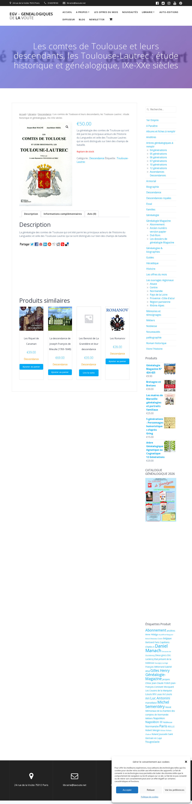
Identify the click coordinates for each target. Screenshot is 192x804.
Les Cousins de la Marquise (158, 690)
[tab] (31, 214)
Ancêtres (151, 137)
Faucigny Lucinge (161, 663)
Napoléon (159, 718)
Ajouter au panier (31, 366)
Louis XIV (150, 694)
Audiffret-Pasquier (166, 635)
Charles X (149, 646)
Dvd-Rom (155, 235)
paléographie (153, 337)
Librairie (147, 12)
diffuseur (69, 19)
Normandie (156, 291)
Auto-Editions (168, 12)
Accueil (67, 12)
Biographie (152, 186)
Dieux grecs (161, 655)
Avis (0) (91, 214)
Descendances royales (158, 198)
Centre (154, 287)
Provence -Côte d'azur (162, 298)
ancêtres (171, 630)
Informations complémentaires (63, 214)
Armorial (151, 181)
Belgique (167, 638)
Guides (150, 257)
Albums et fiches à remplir (160, 131)
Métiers (150, 320)
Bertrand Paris (152, 642)
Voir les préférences (174, 790)
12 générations (158, 168)
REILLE (171, 726)
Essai (149, 203)
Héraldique (152, 263)
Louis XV (161, 694)
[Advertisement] (74, 271)
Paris (163, 726)
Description (31, 214)
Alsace (153, 283)
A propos (81, 12)
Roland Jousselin (160, 734)
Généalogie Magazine (158, 220)
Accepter (127, 790)
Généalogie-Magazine (155, 676)
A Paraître (152, 126)
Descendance (44, 114)
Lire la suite (89, 372)
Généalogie (152, 215)
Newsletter (97, 19)
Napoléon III (153, 722)
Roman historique (156, 343)
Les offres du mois (106, 12)
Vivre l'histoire (154, 348)
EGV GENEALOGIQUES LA (31, 16)
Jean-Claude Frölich (161, 683)
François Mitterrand (154, 666)
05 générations (158, 153)
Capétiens (165, 642)
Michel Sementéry (157, 704)
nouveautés (130, 12)
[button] (186, 761)
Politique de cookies (149, 797)
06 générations (158, 157)
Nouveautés (153, 331)
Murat (168, 707)
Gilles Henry (160, 670)
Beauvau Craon (156, 639)
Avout (147, 639)
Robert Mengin (152, 730)
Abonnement (157, 224)
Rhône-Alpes (157, 305)
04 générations (158, 150)
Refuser (151, 790)
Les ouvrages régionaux (160, 280)
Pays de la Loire (158, 294)
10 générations (158, 164)
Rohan (163, 730)
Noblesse (151, 326)
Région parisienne (160, 301)
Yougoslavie (152, 741)
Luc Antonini (160, 698)
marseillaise (151, 702)
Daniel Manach (156, 648)
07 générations (158, 161)
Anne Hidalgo (151, 634)
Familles (150, 209)
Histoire (150, 268)
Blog (82, 19)
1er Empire (152, 120)
